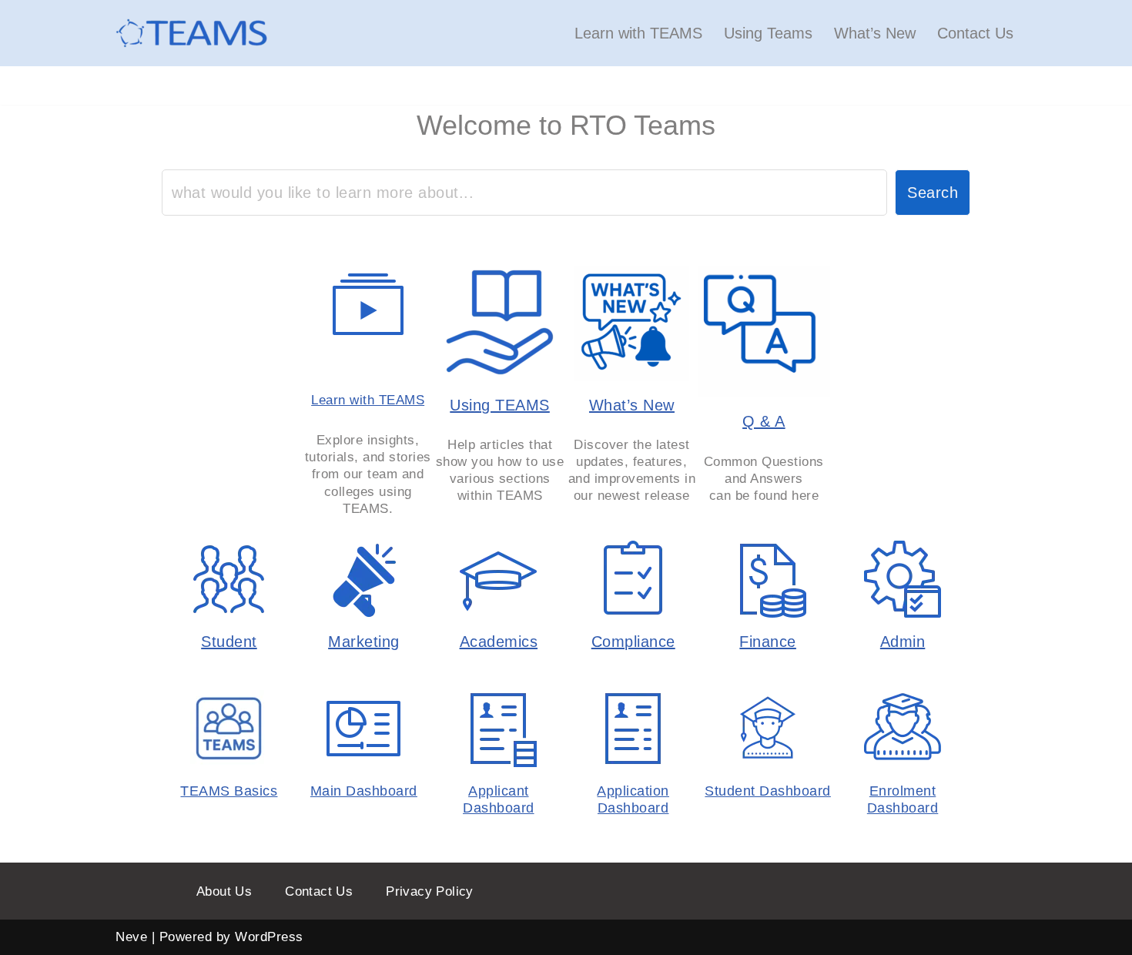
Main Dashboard (363, 791)
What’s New (875, 33)
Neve (131, 937)
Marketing (364, 641)
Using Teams (768, 33)
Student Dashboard (768, 791)
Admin (903, 641)
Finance (767, 641)
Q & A (763, 421)
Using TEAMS (500, 405)
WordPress (269, 937)
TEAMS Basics (228, 791)
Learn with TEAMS (638, 33)
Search (932, 192)
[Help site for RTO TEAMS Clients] (193, 33)
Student (229, 641)
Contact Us (975, 33)
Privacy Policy (430, 891)
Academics (499, 641)
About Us (224, 891)
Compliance (633, 641)
